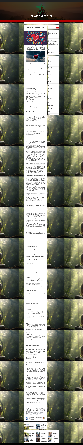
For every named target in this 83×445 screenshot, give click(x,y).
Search (50, 25)
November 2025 (50, 71)
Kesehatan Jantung (34, 413)
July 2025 (49, 77)
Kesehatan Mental (50, 108)
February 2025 (50, 81)
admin (26, 30)
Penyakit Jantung (27, 414)
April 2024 (49, 95)
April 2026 (49, 64)
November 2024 (50, 85)
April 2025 (49, 78)
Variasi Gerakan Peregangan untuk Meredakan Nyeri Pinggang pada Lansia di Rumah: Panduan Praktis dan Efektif (53, 40)
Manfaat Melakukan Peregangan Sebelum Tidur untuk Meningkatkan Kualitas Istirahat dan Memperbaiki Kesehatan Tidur (44, 440)
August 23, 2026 (42, 436)
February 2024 (50, 98)
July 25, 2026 (42, 428)
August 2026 (49, 58)
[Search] (54, 20)
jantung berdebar (27, 413)
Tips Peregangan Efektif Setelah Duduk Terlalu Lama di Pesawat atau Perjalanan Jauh (53, 44)
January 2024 (50, 99)
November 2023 (50, 102)
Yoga (49, 114)
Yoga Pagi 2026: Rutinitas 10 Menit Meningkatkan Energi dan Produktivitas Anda (32, 426)
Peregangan (49, 111)
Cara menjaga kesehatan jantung (30, 412)
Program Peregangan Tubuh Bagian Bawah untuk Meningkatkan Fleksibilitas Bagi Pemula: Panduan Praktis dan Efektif (56, 439)
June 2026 (49, 61)
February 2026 (50, 67)
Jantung (49, 107)
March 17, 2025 (29, 30)
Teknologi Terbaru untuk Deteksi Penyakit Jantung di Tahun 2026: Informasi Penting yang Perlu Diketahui (43, 426)
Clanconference (41, 16)
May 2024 (49, 94)
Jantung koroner (31, 413)
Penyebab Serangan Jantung (31, 414)
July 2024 (49, 91)
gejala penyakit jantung (42, 412)
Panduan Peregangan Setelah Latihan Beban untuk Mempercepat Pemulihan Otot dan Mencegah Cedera (53, 37)
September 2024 (50, 88)
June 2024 (49, 92)
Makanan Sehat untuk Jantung (39, 413)
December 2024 (50, 84)
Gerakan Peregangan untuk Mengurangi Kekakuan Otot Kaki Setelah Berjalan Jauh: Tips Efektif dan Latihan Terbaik (53, 33)
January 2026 (50, 68)
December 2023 (50, 101)
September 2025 (50, 74)
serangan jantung (36, 414)
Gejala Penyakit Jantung (34, 68)
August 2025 (49, 75)
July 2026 (49, 60)
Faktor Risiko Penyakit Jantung (36, 412)
